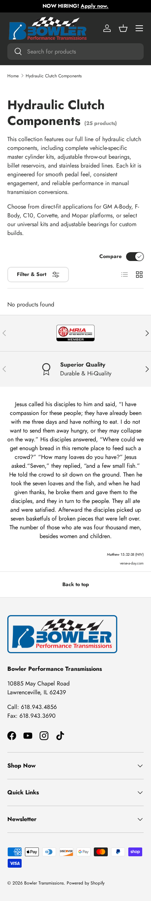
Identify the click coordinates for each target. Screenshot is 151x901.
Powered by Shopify (85, 883)
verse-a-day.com (132, 563)
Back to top (75, 584)
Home (13, 76)
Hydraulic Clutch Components (54, 76)
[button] (123, 28)
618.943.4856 (39, 707)
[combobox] (75, 51)
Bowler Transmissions (44, 883)
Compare (110, 256)
